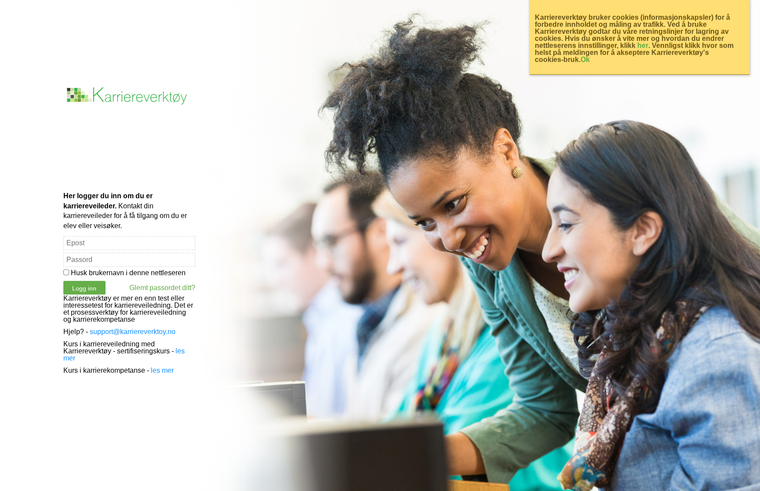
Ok (585, 59)
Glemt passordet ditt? (162, 287)
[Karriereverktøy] (129, 104)
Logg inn (84, 288)
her (642, 45)
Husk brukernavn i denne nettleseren (128, 272)
